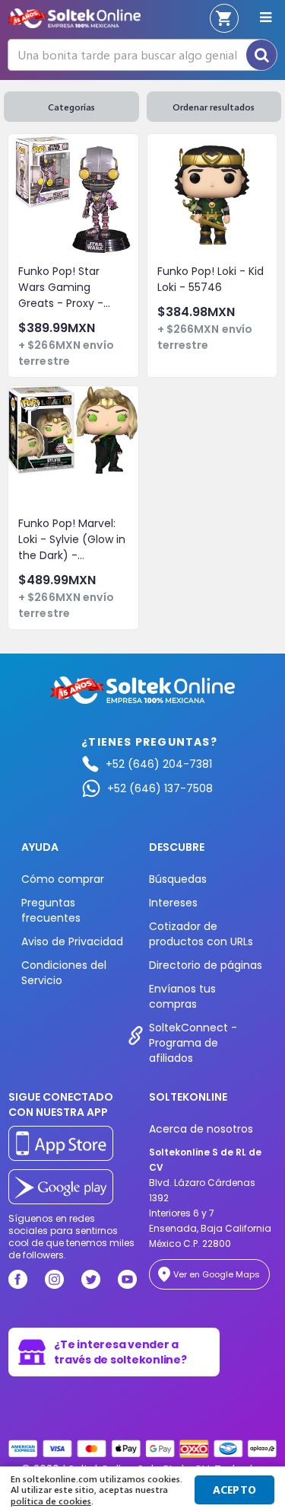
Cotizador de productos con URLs (201, 934)
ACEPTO (235, 1489)
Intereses (173, 902)
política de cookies (51, 1500)
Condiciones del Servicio (63, 972)
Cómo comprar (62, 879)
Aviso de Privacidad (72, 941)
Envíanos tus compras (182, 996)
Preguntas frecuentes (51, 910)
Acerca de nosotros (201, 1128)
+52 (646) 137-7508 (160, 788)
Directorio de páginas (205, 965)
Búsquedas (178, 879)
